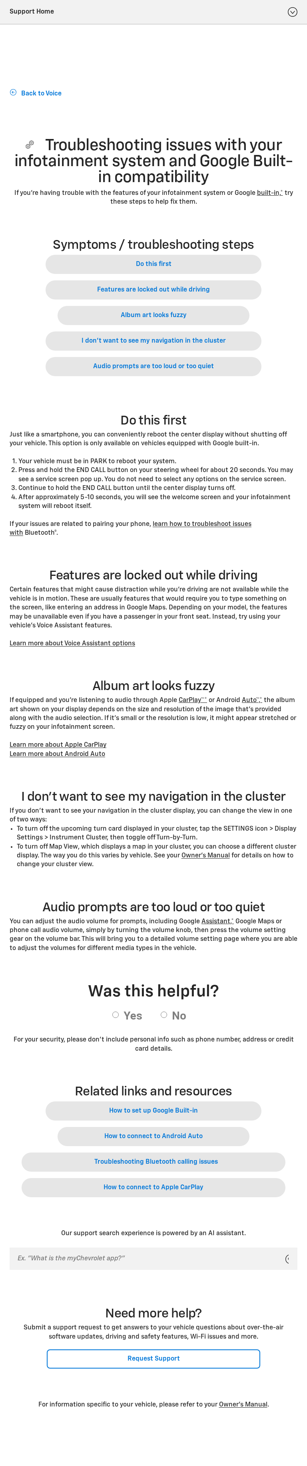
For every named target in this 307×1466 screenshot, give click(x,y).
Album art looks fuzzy (154, 315)
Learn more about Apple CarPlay (58, 745)
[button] (270, 193)
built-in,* (270, 193)
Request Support (154, 1359)
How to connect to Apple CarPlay (153, 1187)
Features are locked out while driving (153, 290)
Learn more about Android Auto (57, 754)
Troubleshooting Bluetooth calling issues (156, 1162)
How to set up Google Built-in (153, 1111)
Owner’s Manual (205, 856)
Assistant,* (217, 921)
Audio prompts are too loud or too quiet (153, 366)
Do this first (153, 264)
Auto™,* (252, 700)
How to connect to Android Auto (153, 1136)
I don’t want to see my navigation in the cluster (154, 341)
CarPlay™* (193, 700)
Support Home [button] (32, 12)
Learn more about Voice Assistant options (72, 644)
